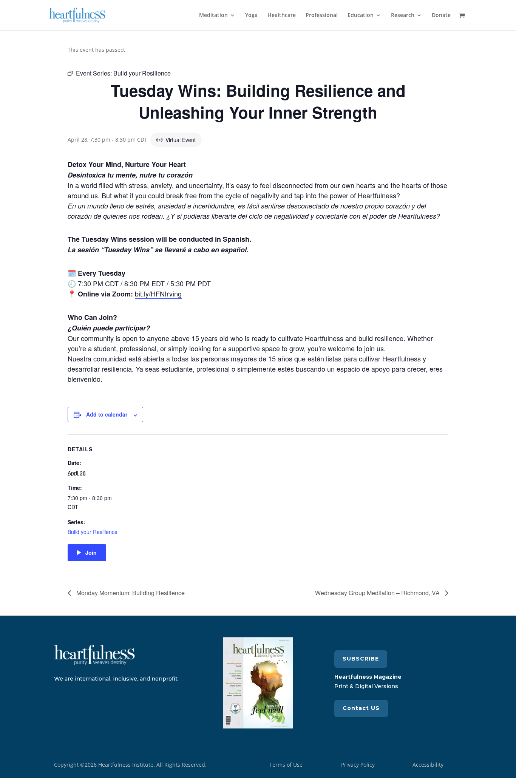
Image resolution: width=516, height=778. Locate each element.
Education (361, 15)
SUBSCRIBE (361, 658)
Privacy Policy (358, 764)
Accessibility (427, 764)
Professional (322, 15)
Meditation (213, 15)
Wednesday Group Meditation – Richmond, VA (378, 592)
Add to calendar (106, 414)
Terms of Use (286, 764)
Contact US (361, 708)
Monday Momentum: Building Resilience (130, 592)
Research (402, 15)
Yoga (251, 15)
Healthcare (281, 15)
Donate (441, 15)
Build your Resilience (92, 532)
